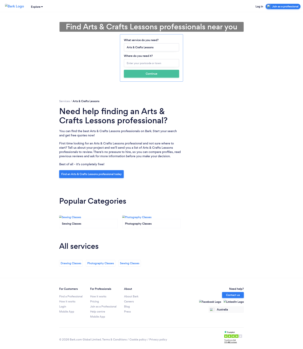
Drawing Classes (71, 263)
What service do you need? (141, 40)
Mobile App (66, 311)
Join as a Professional (103, 306)
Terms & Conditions (114, 339)
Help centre (97, 311)
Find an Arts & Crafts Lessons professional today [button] (91, 174)
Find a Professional (71, 296)
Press (127, 311)
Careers (129, 301)
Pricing (94, 301)
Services (64, 101)
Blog (127, 306)
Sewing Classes (129, 263)
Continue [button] (151, 74)
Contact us (233, 295)
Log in (259, 6)
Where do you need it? (138, 56)
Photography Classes (100, 263)
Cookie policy (138, 339)
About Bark (131, 296)
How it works (67, 301)
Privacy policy (158, 339)
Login (62, 306)
